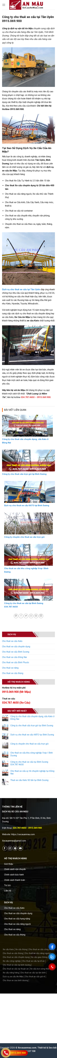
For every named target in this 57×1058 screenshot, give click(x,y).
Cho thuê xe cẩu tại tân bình (33, 973)
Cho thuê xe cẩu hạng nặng (17, 918)
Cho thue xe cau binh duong (15, 980)
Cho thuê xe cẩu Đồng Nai (14, 657)
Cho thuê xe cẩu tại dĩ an (33, 961)
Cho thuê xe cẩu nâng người (17, 924)
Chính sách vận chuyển (15, 869)
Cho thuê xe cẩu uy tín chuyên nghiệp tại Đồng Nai (32, 772)
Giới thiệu (8, 864)
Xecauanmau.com (27, 1047)
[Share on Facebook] (21, 616)
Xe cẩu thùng (21, 949)
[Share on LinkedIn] (41, 616)
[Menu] (3, 4)
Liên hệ (7, 890)
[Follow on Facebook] (4, 848)
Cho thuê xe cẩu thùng (12, 673)
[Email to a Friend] (31, 616)
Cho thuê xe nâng (10, 668)
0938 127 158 (28, 1051)
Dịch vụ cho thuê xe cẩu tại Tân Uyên (21, 289)
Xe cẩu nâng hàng (11, 973)
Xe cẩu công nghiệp (12, 961)
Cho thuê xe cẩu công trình (41, 949)
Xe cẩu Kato (8, 949)
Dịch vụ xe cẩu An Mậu (13, 976)
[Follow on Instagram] (10, 848)
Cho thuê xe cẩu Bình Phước (15, 662)
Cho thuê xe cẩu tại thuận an (16, 969)
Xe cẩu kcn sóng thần (40, 969)
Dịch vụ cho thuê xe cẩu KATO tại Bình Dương (32, 734)
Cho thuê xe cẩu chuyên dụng (16, 646)
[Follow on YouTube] (20, 848)
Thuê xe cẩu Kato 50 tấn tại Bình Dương (29, 780)
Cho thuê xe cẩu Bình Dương (15, 651)
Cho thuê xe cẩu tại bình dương (17, 965)
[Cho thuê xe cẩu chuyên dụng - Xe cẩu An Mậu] (26, 5)
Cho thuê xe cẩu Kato (12, 641)
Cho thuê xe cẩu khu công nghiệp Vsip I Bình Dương (31, 754)
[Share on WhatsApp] (16, 616)
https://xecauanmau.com (23, 834)
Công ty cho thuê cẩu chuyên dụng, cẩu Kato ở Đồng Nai (32, 717)
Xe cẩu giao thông (39, 957)
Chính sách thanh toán (14, 880)
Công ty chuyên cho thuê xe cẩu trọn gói (29, 743)
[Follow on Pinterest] (15, 848)
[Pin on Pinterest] (36, 616)
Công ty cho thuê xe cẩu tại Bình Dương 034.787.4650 (29, 763)
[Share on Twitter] (26, 616)
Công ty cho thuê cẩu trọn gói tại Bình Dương (31, 725)
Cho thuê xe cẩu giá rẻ (35, 976)
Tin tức (7, 885)
